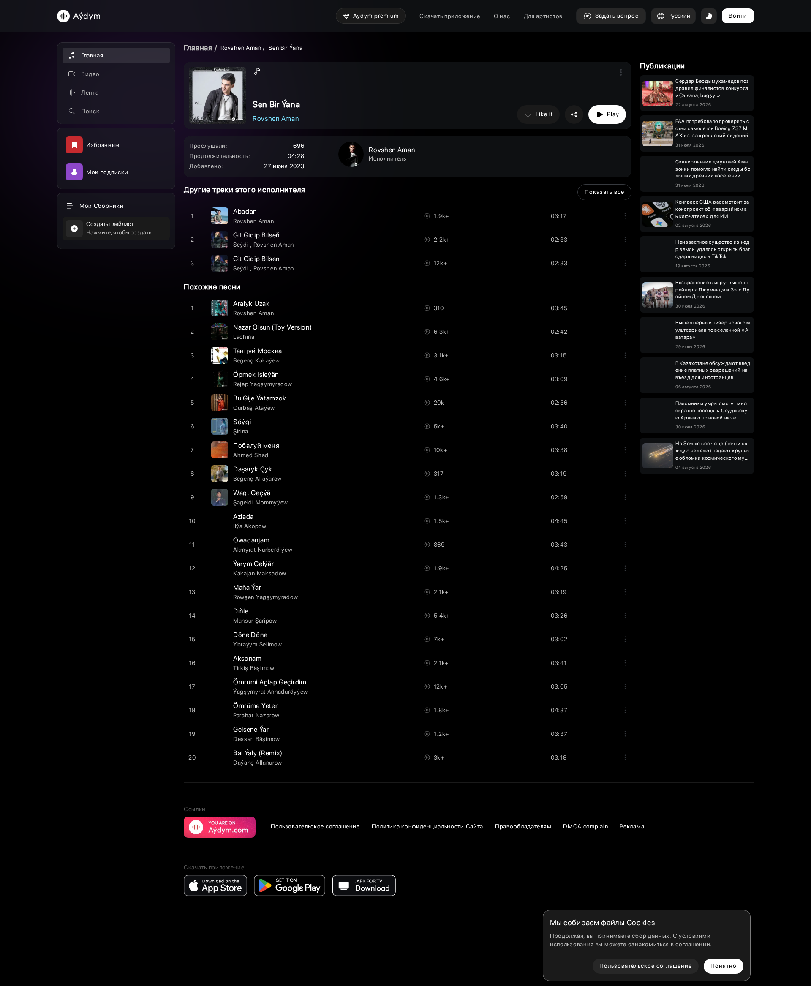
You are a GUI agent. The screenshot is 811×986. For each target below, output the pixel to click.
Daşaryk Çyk (252, 469)
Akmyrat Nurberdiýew (262, 549)
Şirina (240, 431)
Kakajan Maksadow (259, 573)
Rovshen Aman (240, 47)
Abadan (245, 211)
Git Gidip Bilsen (256, 259)
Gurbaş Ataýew (254, 407)
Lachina (244, 336)
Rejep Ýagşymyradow (262, 384)
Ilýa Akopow (250, 526)
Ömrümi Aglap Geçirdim (270, 682)
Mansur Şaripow (255, 620)
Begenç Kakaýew (256, 360)
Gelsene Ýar (251, 729)
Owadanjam (251, 540)
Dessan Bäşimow (256, 738)
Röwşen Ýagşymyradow (265, 597)
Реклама (632, 826)
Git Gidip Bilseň (256, 235)
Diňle (241, 611)
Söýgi (242, 422)
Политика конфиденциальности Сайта (427, 826)
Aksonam (247, 658)
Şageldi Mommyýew (260, 502)
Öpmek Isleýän (256, 374)
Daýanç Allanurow (257, 762)
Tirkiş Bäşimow (254, 668)
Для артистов (543, 16)
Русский (679, 15)
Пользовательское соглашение (315, 826)
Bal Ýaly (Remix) (258, 753)
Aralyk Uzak (251, 304)
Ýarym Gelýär (253, 564)
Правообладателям (523, 826)
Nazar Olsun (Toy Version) (272, 327)
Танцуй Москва (257, 351)
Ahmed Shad (251, 455)
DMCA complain (585, 826)
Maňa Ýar (247, 587)
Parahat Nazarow (256, 715)
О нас (502, 16)
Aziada (243, 516)
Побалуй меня (256, 445)
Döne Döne (250, 635)
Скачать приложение (449, 16)
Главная (198, 47)
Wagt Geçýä (252, 493)
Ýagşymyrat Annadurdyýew (270, 691)
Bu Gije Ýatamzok (259, 398)
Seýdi (241, 244)
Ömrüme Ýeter (255, 706)
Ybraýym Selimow (257, 644)
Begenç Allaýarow (257, 478)
